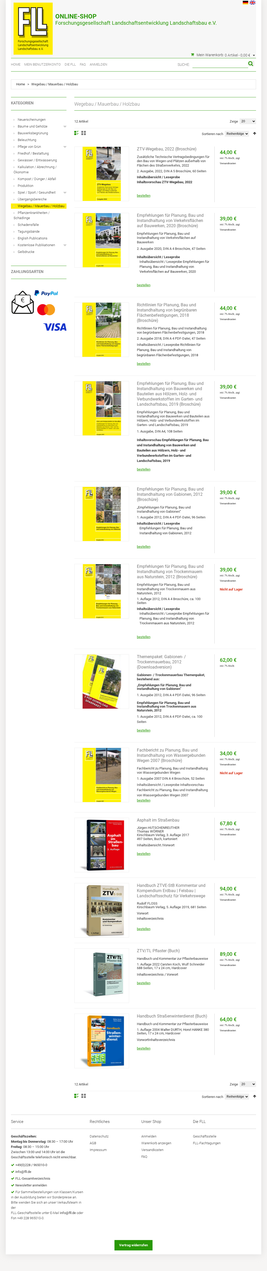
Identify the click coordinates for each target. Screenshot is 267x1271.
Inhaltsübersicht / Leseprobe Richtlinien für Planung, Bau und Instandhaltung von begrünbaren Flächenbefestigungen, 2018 (169, 350)
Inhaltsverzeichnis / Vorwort (157, 974)
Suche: (184, 64)
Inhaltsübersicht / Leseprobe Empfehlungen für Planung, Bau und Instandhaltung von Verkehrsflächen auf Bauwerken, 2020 (174, 266)
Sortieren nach (212, 134)
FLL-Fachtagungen (207, 1143)
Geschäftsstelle (204, 1136)
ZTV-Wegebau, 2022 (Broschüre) (167, 149)
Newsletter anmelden (31, 1185)
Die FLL (70, 64)
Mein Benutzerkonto (42, 64)
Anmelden (98, 64)
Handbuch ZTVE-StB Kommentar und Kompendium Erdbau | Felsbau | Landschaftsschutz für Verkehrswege (171, 890)
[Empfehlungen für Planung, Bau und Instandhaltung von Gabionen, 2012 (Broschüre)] (101, 514)
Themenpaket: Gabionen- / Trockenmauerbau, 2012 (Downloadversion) (161, 662)
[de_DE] (245, 3)
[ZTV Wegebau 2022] (101, 174)
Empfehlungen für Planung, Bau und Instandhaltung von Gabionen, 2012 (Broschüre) (170, 494)
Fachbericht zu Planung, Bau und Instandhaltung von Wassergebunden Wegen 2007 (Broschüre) (171, 755)
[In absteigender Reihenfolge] (254, 133)
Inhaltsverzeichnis (150, 918)
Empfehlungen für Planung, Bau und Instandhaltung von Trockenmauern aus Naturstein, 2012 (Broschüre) (170, 571)
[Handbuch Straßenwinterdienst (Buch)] (101, 1041)
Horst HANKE (193, 1030)
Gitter (83, 133)
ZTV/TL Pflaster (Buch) (158, 950)
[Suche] (251, 63)
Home (15, 64)
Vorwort (142, 913)
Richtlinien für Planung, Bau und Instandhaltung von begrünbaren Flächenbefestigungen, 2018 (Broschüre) (167, 312)
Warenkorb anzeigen (156, 1143)
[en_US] (252, 3)
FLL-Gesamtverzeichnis (32, 1178)
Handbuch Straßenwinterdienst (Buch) (172, 1016)
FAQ (83, 64)
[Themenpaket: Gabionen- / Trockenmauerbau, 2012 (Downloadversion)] (101, 681)
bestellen (143, 196)
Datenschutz (99, 1136)
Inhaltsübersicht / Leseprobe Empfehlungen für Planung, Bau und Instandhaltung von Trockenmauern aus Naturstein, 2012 (174, 618)
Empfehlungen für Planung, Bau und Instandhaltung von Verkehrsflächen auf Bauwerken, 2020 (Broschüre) (170, 220)
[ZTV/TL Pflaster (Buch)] (101, 975)
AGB (93, 1143)
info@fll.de (23, 1172)
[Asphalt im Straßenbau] (101, 845)
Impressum (98, 1150)
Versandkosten (228, 163)
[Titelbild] (101, 408)
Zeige (234, 121)
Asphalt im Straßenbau (158, 820)
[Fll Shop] (33, 26)
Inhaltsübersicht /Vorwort (155, 845)
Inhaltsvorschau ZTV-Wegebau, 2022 (164, 182)
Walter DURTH (170, 1030)
